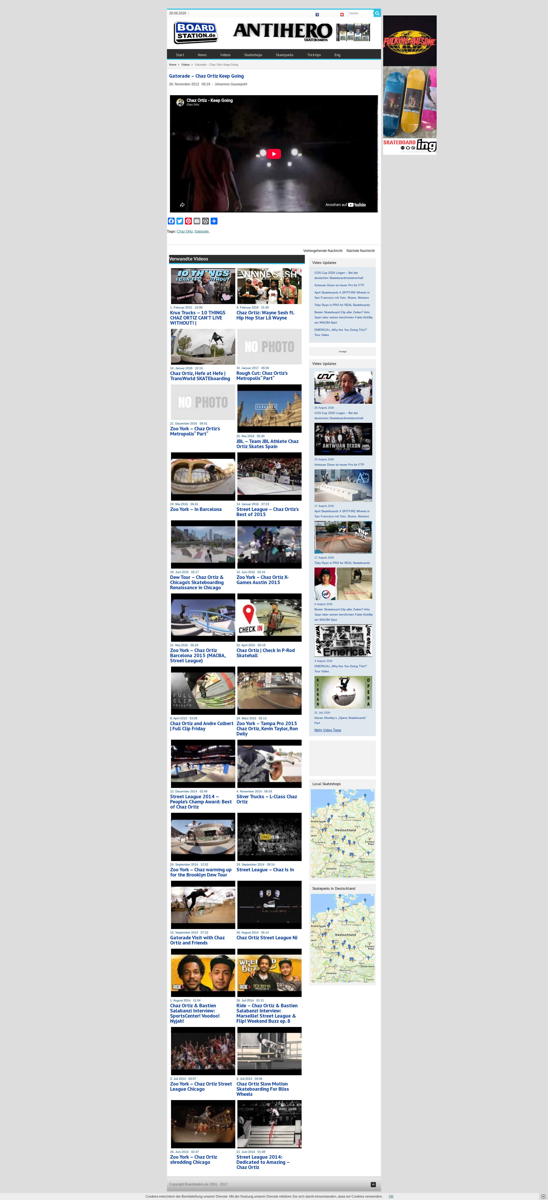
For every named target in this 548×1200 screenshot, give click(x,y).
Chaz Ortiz (185, 231)
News (202, 55)
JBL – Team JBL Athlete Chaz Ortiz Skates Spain (267, 444)
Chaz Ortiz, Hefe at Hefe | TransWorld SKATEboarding (200, 376)
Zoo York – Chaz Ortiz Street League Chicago (201, 1086)
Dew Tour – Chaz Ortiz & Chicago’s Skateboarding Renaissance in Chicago (197, 582)
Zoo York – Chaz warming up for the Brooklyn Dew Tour (201, 872)
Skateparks (284, 55)
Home (172, 64)
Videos (225, 55)
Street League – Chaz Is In (265, 869)
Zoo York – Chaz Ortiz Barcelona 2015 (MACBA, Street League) (197, 655)
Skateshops (253, 55)
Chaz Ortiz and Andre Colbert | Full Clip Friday (202, 726)
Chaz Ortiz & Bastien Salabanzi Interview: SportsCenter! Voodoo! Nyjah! (195, 1013)
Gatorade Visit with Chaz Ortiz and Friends (197, 940)
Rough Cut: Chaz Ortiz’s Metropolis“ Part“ (262, 375)
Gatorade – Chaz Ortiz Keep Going (206, 75)
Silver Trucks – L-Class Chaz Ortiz (267, 799)
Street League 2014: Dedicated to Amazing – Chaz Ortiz (263, 1161)
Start (180, 55)
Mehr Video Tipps (327, 730)
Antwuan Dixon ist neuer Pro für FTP (339, 285)
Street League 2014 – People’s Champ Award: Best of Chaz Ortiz (201, 801)
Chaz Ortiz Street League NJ (267, 937)
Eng (337, 55)
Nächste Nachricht (361, 251)
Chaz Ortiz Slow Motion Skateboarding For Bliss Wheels (263, 1088)
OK (391, 1196)
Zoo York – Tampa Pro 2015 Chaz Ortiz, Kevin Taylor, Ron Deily (267, 728)
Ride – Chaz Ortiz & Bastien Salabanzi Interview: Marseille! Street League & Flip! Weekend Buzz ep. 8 (267, 1013)
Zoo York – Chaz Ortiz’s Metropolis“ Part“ (195, 431)
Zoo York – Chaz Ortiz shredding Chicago (193, 1159)
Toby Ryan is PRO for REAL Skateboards (342, 305)
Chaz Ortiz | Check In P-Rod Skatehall (266, 653)
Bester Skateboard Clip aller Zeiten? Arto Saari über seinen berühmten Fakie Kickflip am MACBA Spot (343, 317)
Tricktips (314, 55)
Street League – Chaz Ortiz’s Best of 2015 (268, 512)
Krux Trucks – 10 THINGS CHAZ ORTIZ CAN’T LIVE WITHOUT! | (197, 317)
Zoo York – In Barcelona (196, 509)
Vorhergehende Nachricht (322, 251)
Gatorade (202, 231)
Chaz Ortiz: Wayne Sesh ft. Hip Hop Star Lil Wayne (265, 315)
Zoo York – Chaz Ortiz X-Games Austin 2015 (263, 580)
